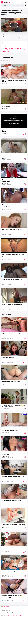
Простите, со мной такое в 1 (9, 357)
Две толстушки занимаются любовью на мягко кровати (14, 81)
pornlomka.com (5, 610)
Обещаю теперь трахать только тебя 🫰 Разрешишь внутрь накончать (12, 596)
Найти (25, 6)
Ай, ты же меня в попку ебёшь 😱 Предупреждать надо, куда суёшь (10, 429)
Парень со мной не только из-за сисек (11, 500)
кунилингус (13, 49)
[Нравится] (20, 37)
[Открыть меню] (22, 2)
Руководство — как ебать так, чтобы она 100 (13, 524)
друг (18, 49)
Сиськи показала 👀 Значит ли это (10, 548)
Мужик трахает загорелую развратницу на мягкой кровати (13, 105)
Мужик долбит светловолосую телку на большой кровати (12, 230)
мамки (3, 49)
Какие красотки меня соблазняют (10, 571)
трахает (12, 48)
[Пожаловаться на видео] (25, 14)
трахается (7, 48)
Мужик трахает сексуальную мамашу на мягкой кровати (12, 205)
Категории (3, 612)
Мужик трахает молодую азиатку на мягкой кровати (13, 255)
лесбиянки (8, 49)
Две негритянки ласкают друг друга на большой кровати (12, 280)
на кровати (19, 48)
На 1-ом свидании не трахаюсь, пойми (11, 333)
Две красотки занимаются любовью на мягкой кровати (14, 130)
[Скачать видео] (22, 14)
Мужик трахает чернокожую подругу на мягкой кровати (12, 305)
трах (15, 48)
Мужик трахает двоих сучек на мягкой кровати (14, 155)
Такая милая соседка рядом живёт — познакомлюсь (11, 453)
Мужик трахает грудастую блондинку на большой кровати (12, 180)
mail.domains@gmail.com (14, 615)
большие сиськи (6, 51)
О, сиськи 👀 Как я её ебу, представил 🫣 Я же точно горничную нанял (13, 405)
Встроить (5, 36)
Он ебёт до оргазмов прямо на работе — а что (13, 476)
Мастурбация (11, 45)
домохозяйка (23, 49)
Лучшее (14, 612)
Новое (9, 612)
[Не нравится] (25, 37)
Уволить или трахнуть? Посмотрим (11, 381)
